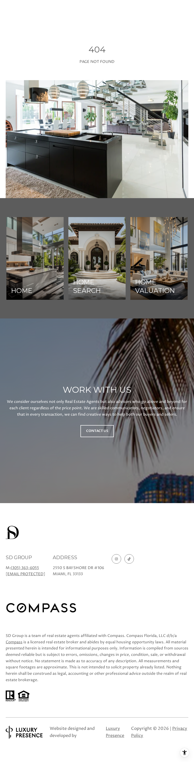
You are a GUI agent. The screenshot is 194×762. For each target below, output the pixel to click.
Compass (14, 642)
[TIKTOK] (129, 559)
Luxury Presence (115, 732)
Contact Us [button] (97, 431)
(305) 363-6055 (25, 567)
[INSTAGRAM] (116, 559)
